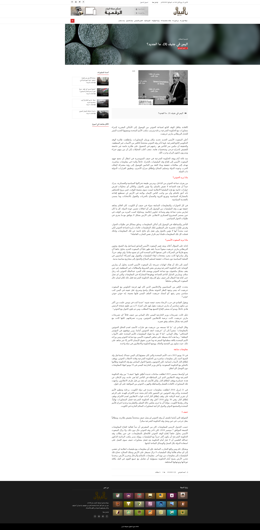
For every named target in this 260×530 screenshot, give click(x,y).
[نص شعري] (150, 504)
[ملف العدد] (172, 496)
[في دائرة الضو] (161, 504)
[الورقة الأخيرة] (183, 504)
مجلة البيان (184, 21)
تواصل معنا (155, 2)
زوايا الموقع (156, 21)
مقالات (180, 39)
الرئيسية (185, 39)
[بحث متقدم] (72, 21)
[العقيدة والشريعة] (139, 496)
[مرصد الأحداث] (172, 504)
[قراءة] (129, 504)
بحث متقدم (122, 21)
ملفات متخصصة (166, 21)
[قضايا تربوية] (161, 496)
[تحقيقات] (161, 513)
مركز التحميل (129, 21)
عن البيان (176, 21)
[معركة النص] (129, 513)
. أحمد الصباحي (182, 48)
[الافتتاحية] (118, 496)
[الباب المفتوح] (139, 504)
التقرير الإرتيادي (138, 21)
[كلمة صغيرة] (129, 496)
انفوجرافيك (147, 21)
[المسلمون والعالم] (183, 495)
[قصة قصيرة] (150, 513)
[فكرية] (183, 513)
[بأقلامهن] (118, 513)
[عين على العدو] (172, 513)
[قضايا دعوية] (150, 496)
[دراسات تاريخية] (118, 504)
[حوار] (139, 513)
